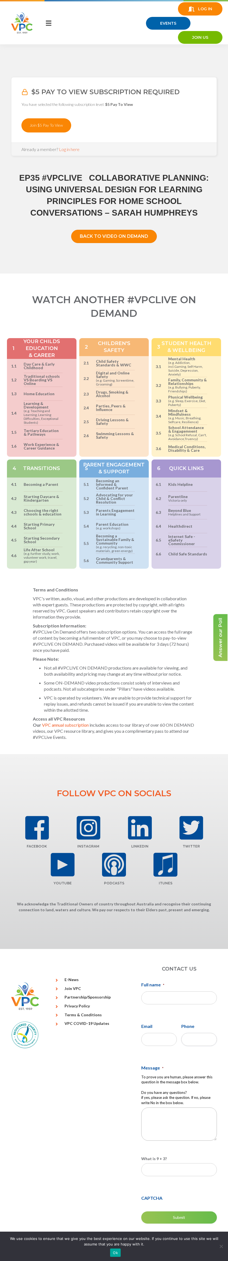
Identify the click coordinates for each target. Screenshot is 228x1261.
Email (146, 1026)
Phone (187, 1026)
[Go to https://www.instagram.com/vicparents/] (88, 828)
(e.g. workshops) (108, 528)
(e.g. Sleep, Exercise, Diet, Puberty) (187, 403)
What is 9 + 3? (154, 1158)
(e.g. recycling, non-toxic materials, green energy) (114, 549)
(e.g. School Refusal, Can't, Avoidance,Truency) (187, 437)
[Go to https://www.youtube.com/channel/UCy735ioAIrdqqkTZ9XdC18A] (63, 865)
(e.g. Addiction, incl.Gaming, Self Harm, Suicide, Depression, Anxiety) (185, 368)
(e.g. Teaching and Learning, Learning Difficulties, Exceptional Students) (41, 417)
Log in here (69, 149)
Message (152, 1067)
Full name (152, 984)
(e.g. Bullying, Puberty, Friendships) (184, 389)
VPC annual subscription (65, 725)
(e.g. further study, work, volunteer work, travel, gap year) (42, 557)
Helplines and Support (184, 514)
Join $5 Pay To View (46, 125)
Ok (115, 1252)
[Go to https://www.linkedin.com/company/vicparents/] (140, 828)
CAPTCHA (151, 1198)
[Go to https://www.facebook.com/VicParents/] (37, 828)
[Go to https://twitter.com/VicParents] (191, 828)
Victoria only (177, 500)
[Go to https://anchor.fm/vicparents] (114, 865)
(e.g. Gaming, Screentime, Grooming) (115, 382)
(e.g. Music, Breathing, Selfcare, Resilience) (184, 420)
